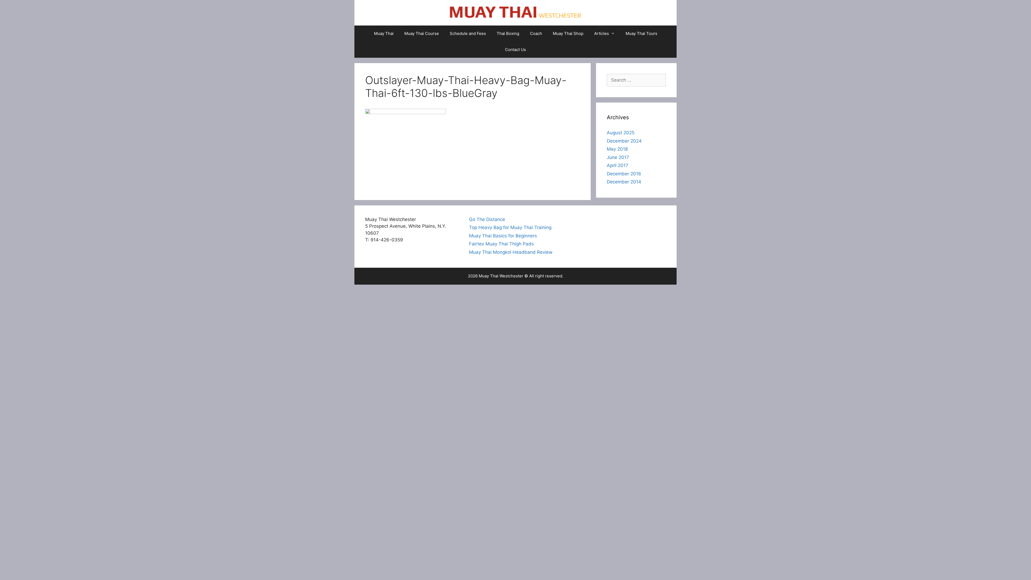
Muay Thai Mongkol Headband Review (511, 252)
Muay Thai (384, 33)
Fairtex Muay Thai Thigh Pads (501, 244)
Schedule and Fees (468, 33)
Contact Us (515, 49)
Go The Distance (487, 219)
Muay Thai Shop (568, 33)
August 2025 (620, 132)
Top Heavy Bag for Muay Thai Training (510, 227)
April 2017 (617, 165)
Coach (536, 33)
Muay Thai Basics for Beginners (503, 235)
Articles (601, 33)
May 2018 (617, 149)
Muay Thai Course (421, 33)
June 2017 (618, 157)
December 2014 (624, 181)
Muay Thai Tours (641, 33)
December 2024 (624, 141)
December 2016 (624, 173)
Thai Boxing (508, 33)
